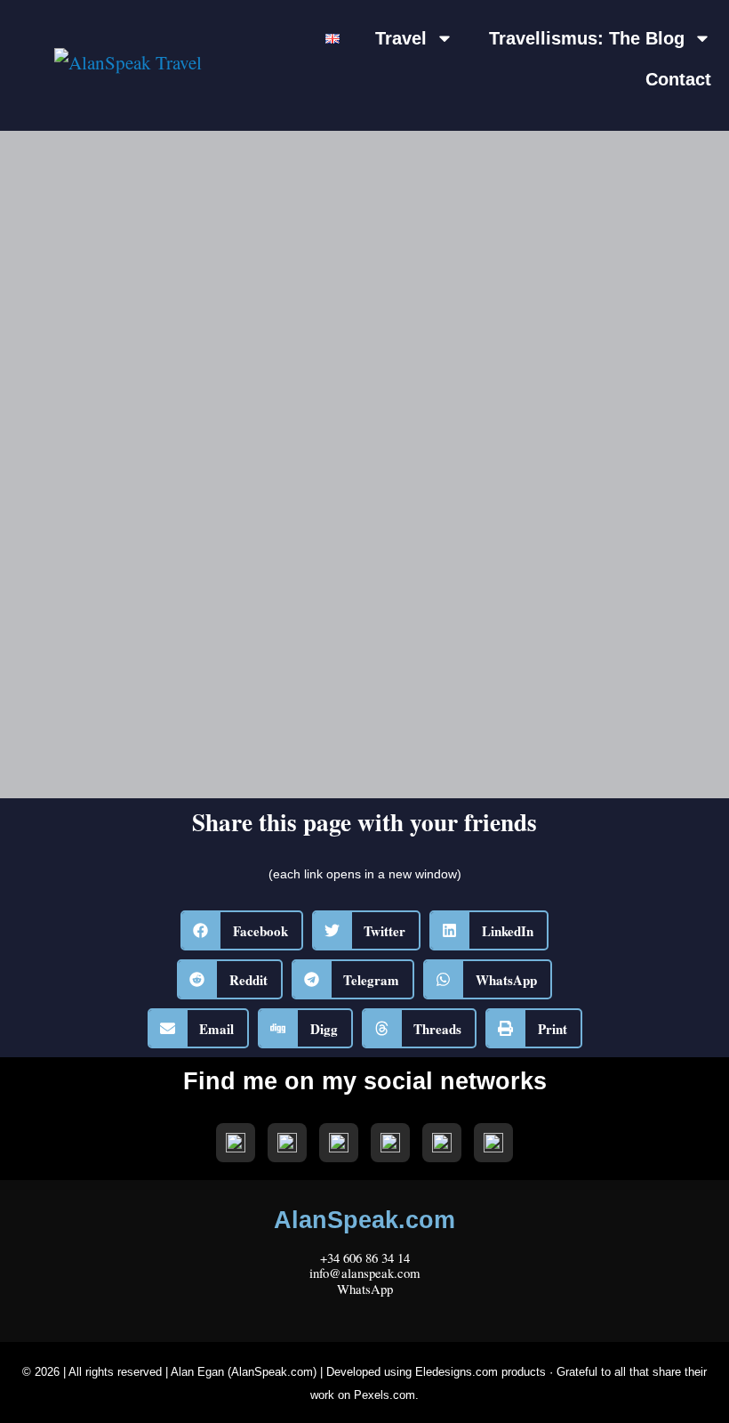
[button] (241, 930)
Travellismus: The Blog (587, 38)
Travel (401, 38)
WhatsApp (365, 1289)
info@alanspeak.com (364, 1273)
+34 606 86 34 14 (365, 1257)
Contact (678, 79)
